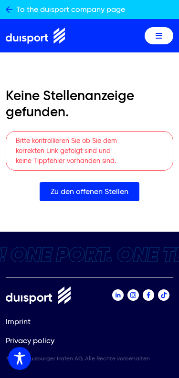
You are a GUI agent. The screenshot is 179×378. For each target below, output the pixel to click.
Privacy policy (30, 340)
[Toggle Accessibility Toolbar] (19, 358)
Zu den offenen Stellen (89, 191)
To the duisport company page (70, 9)
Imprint (18, 321)
